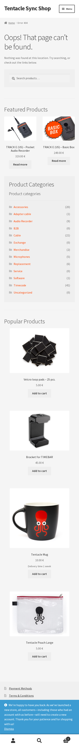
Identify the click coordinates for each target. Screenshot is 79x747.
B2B (16, 228)
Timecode (20, 285)
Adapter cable (22, 214)
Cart (61, 737)
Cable (17, 235)
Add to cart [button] (39, 393)
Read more (20, 164)
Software (19, 278)
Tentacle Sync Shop (27, 8)
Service (18, 271)
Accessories (21, 207)
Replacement (22, 264)
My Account (13, 740)
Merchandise (21, 250)
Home (11, 23)
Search (39, 740)
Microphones (22, 257)
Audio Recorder (23, 221)
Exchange (20, 242)
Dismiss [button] (9, 729)
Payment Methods (20, 688)
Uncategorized (23, 292)
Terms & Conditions (21, 695)
